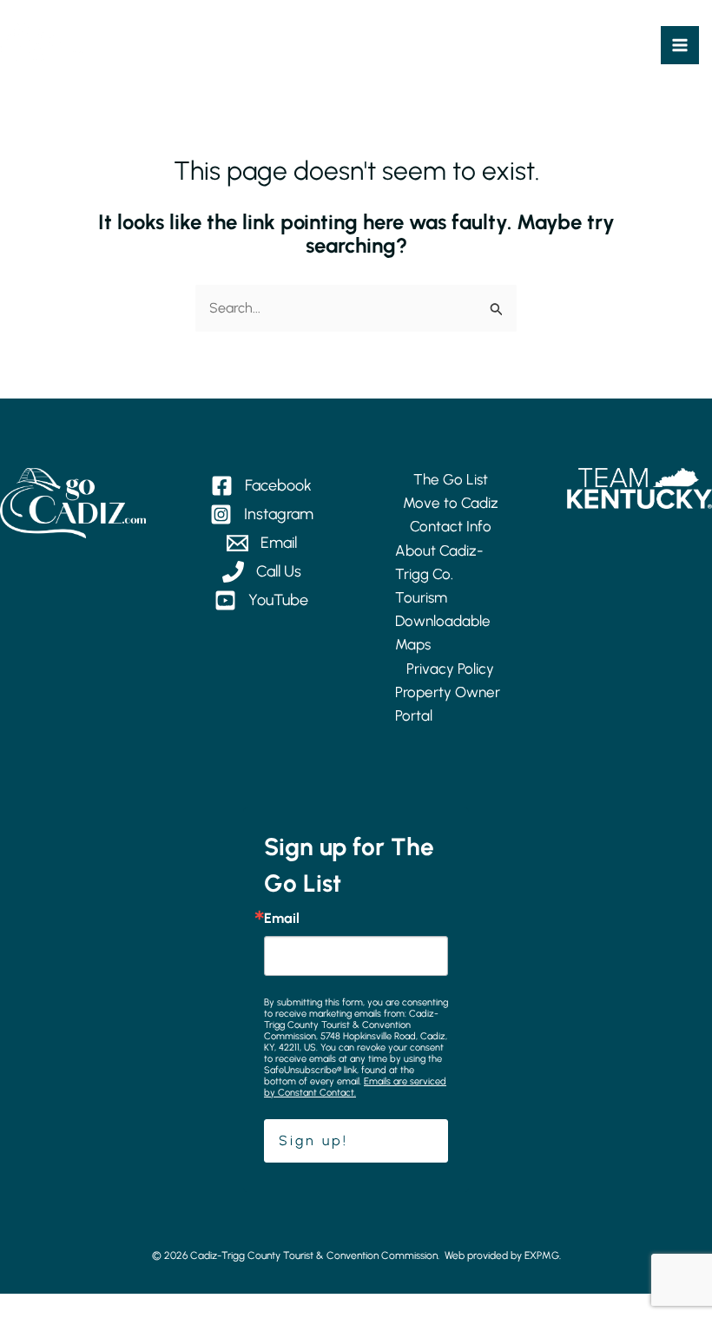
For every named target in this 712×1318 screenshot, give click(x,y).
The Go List (450, 479)
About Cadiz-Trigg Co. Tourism (439, 574)
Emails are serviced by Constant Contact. (355, 1087)
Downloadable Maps (443, 632)
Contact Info (450, 526)
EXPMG (541, 1255)
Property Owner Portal (447, 703)
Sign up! (313, 1140)
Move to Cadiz (450, 502)
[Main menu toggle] (680, 45)
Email (282, 919)
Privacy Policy (450, 668)
